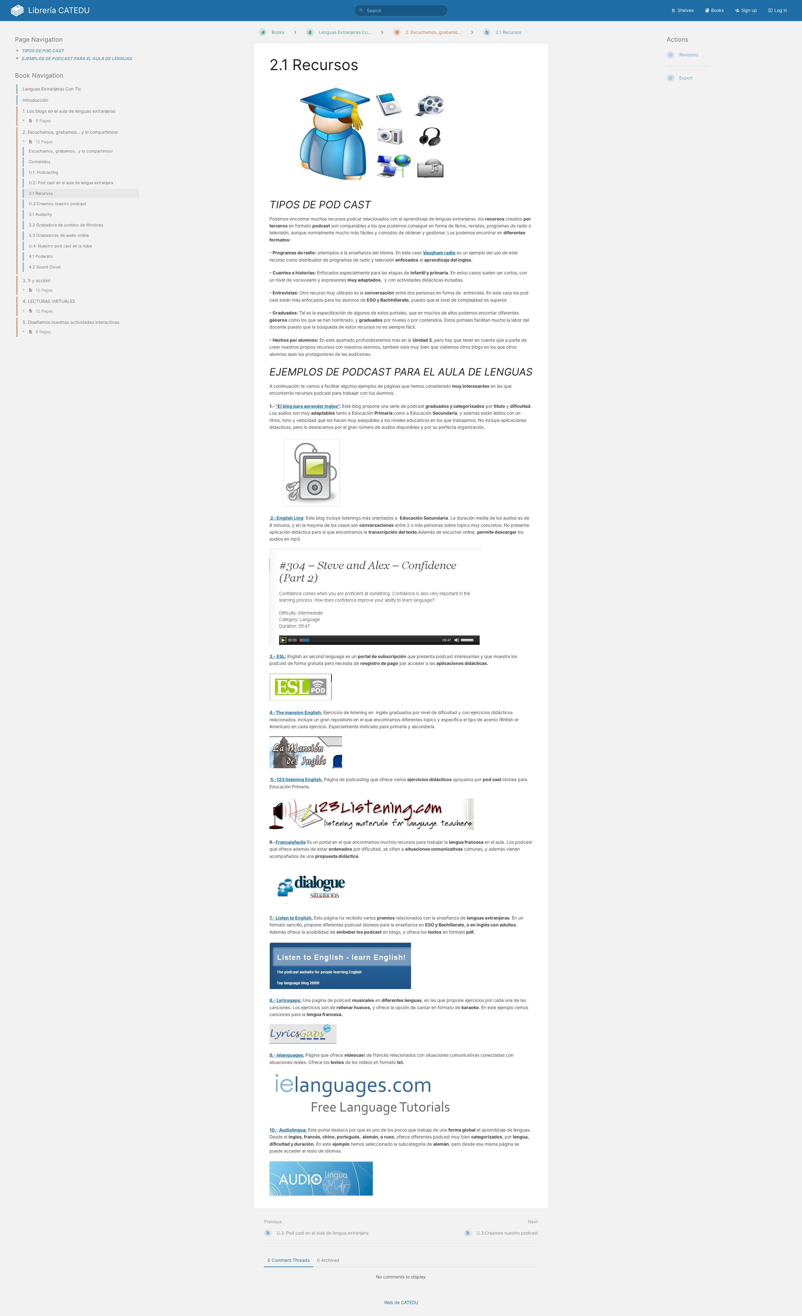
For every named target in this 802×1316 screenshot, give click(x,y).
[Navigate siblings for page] (472, 32)
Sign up (749, 10)
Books (717, 10)
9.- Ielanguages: (286, 1055)
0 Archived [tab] (328, 1260)
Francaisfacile (291, 842)
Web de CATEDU (401, 1302)
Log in (780, 10)
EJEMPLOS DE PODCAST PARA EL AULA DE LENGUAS (77, 58)
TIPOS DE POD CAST (43, 50)
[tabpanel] (401, 1276)
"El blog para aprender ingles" (308, 406)
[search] (401, 10)
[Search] (361, 10)
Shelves (686, 10)
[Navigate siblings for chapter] (382, 32)
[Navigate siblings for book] (295, 32)
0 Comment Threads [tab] (289, 1260)
